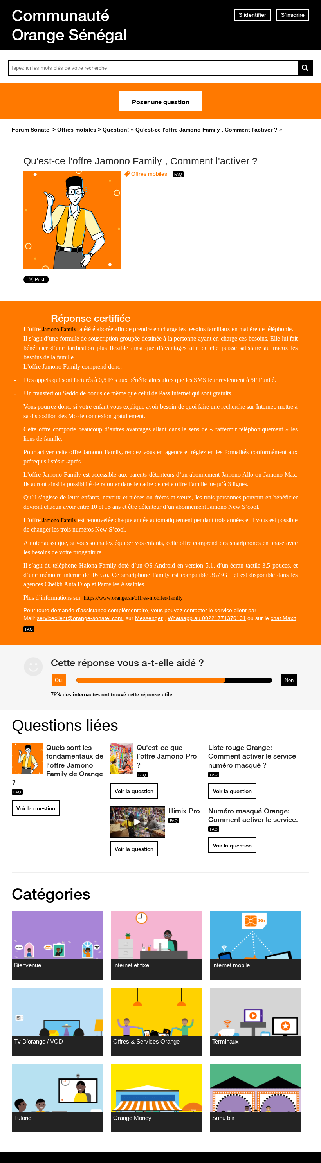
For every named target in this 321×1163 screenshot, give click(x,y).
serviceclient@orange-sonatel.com (80, 618)
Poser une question (160, 101)
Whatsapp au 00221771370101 (207, 618)
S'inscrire (293, 14)
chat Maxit (283, 618)
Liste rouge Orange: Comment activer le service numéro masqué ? (252, 756)
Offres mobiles (149, 174)
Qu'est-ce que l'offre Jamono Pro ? (167, 756)
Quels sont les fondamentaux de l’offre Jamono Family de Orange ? (57, 764)
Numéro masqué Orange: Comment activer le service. (253, 815)
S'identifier (252, 14)
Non (289, 680)
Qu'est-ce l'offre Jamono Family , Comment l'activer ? (140, 160)
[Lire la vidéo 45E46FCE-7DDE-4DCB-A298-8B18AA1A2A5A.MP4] (137, 822)
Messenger (149, 618)
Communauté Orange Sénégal (69, 24)
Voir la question (35, 808)
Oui (59, 680)
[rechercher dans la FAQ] (305, 68)
